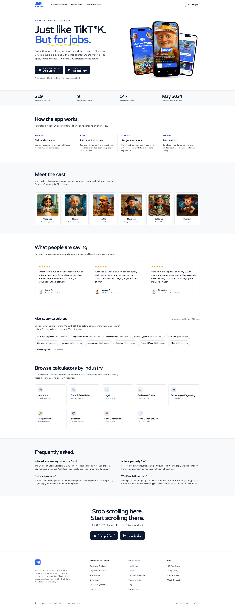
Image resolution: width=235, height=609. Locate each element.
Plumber (47, 343)
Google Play (172, 571)
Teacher (125, 343)
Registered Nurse (86, 337)
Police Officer (152, 343)
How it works (77, 4)
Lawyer (72, 343)
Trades (132, 571)
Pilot (179, 343)
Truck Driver (117, 337)
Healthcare (133, 566)
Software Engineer (52, 337)
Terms (187, 603)
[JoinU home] (39, 4)
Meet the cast (94, 4)
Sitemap (196, 603)
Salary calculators (59, 4)
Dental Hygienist (147, 337)
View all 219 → (135, 589)
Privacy (179, 603)
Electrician (177, 337)
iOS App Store (173, 566)
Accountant (98, 343)
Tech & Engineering (137, 575)
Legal (131, 584)
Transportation (135, 580)
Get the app (192, 4)
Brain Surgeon (50, 350)
